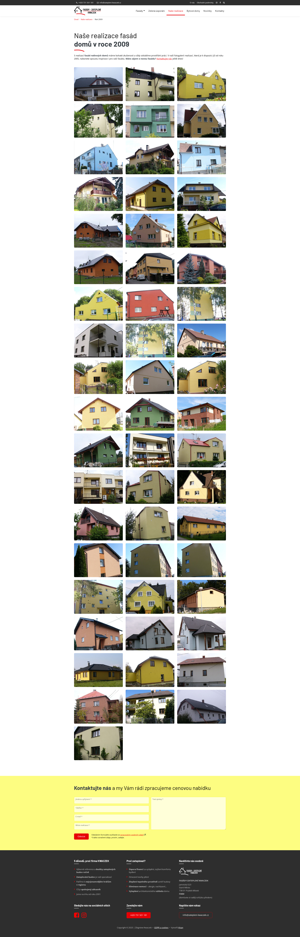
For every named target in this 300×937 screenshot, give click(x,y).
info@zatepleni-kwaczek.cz (110, 2)
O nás (192, 2)
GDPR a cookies (161, 927)
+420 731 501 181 (86, 2)
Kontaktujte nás (164, 58)
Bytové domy (193, 10)
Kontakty (219, 10)
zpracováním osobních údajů (132, 835)
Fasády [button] (139, 10)
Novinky (207, 10)
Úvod (76, 19)
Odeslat (81, 836)
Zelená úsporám (156, 10)
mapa (181, 893)
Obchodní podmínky (205, 2)
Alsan (180, 927)
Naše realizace (175, 10)
